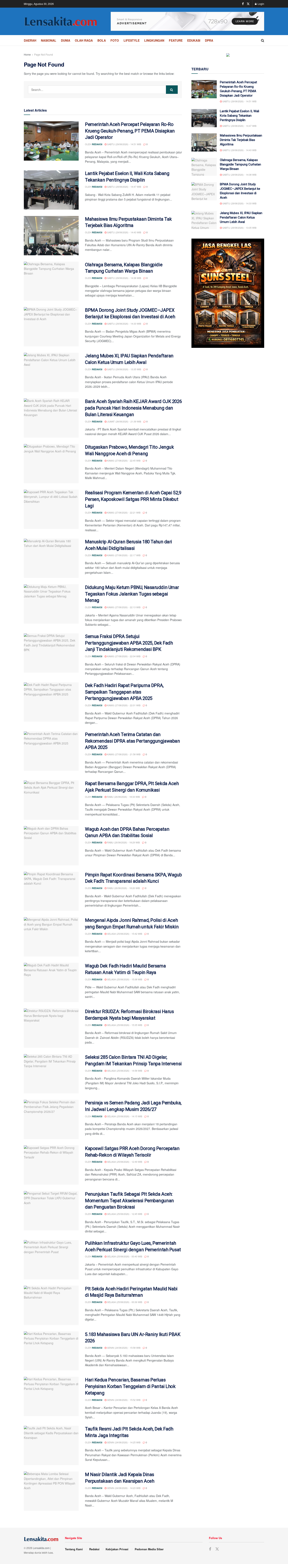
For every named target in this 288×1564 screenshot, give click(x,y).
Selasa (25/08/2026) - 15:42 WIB (124, 933)
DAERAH (30, 40)
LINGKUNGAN (154, 40)
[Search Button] (262, 40)
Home (27, 54)
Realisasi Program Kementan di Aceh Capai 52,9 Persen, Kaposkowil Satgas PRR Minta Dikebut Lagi (133, 499)
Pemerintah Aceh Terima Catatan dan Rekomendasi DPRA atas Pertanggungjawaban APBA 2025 (132, 741)
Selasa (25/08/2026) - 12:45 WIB (124, 1214)
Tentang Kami (74, 1549)
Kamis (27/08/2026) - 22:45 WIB (123, 460)
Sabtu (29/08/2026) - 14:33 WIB (123, 323)
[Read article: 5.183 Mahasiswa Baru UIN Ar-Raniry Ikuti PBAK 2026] (51, 1351)
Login (260, 3)
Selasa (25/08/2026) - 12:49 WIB (124, 1161)
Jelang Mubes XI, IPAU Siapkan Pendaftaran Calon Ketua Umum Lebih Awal (241, 217)
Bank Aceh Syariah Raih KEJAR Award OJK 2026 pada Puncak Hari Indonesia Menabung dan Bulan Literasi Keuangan (133, 408)
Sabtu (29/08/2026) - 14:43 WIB (123, 232)
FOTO (114, 40)
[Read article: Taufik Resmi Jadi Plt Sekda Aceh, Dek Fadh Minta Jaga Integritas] (51, 1445)
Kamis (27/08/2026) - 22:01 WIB (123, 705)
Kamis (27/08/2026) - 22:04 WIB (123, 656)
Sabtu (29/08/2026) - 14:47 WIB (123, 186)
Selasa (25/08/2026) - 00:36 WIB (124, 1302)
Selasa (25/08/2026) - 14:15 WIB (124, 1116)
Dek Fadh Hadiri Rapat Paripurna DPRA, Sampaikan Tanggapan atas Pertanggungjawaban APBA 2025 (124, 692)
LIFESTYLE (132, 40)
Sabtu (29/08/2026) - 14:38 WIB (123, 278)
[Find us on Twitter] (248, 4)
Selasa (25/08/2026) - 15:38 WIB (124, 979)
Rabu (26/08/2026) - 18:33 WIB (123, 796)
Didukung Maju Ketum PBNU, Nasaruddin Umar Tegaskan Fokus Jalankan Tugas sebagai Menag (132, 594)
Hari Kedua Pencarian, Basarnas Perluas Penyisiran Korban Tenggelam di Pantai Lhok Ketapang (130, 1386)
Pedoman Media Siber (149, 1549)
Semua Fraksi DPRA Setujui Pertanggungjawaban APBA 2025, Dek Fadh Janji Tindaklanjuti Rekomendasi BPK (129, 643)
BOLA (101, 40)
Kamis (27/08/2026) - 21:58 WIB (123, 754)
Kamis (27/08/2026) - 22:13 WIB (123, 607)
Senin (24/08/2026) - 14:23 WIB (123, 1488)
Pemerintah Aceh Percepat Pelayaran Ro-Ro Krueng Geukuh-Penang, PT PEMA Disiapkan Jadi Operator (130, 131)
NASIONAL (48, 40)
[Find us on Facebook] (243, 4)
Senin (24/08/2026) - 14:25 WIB (123, 1442)
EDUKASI (193, 40)
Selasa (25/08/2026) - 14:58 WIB (124, 1070)
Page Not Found (43, 54)
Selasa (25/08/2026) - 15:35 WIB (124, 1025)
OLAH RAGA (84, 40)
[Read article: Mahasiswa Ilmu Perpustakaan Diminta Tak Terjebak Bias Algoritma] (51, 235)
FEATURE (176, 40)
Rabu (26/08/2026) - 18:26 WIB (123, 888)
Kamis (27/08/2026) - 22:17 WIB (123, 555)
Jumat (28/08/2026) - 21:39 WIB (123, 421)
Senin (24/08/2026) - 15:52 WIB (123, 1399)
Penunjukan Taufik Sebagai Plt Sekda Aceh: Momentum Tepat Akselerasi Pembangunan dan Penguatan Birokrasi (129, 1200)
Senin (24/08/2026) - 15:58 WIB (123, 1347)
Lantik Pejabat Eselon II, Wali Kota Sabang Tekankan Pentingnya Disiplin (239, 115)
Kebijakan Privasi (117, 1549)
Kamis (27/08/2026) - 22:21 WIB (123, 512)
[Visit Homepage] (61, 21)
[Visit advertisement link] (187, 21)
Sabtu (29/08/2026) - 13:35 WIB (123, 369)
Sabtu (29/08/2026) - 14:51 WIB (123, 144)
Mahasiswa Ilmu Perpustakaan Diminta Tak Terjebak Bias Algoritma (241, 140)
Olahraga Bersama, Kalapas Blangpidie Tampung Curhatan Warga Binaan (240, 164)
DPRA (209, 40)
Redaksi (97, 144)
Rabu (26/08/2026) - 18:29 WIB (123, 842)
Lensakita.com (41, 1548)
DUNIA (65, 40)
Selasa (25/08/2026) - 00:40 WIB (124, 1256)
